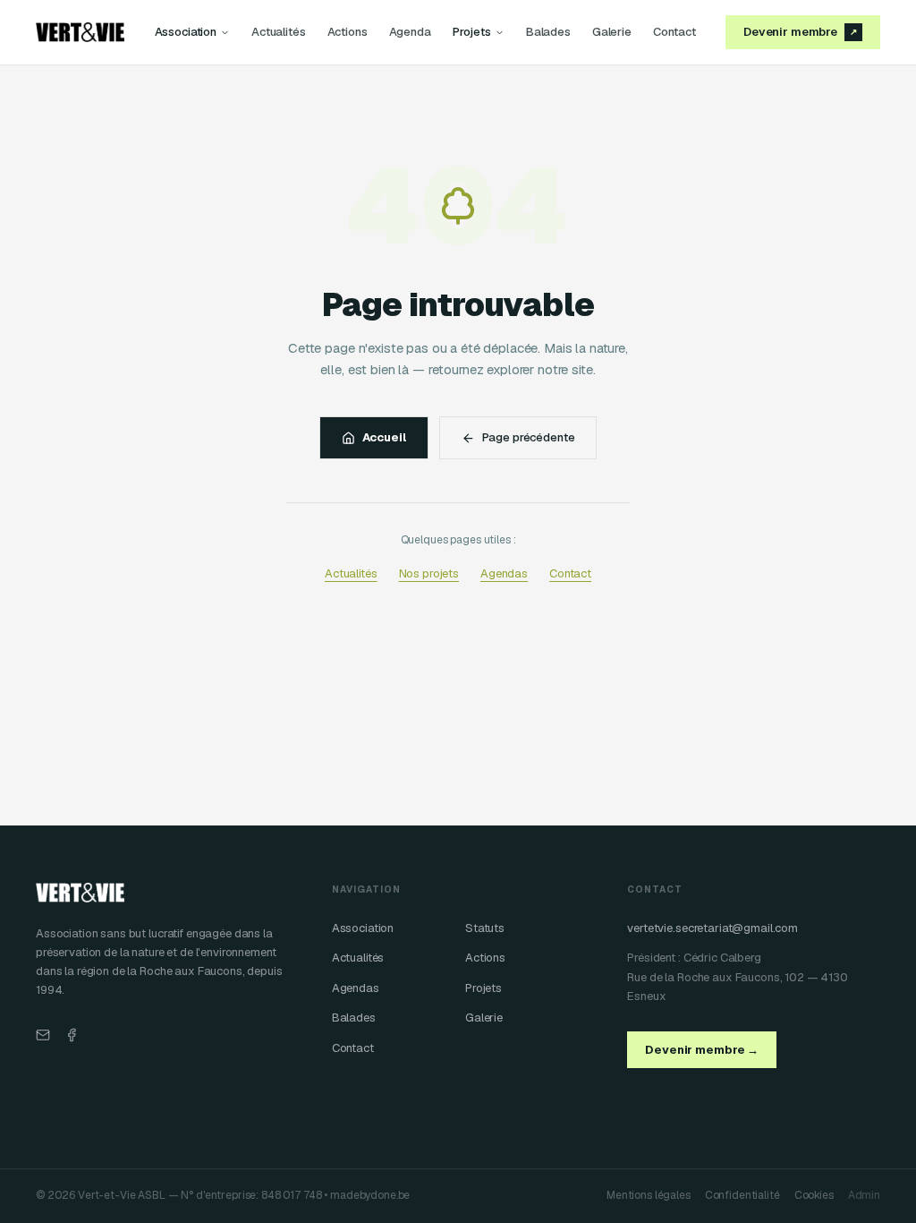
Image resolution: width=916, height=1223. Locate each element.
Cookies (814, 1195)
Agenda (410, 31)
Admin (864, 1195)
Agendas (504, 573)
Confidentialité (742, 1195)
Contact (674, 31)
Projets (472, 31)
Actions (347, 31)
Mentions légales (648, 1195)
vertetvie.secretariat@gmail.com (712, 928)
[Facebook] (71, 1035)
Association (185, 31)
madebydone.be (370, 1195)
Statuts (485, 928)
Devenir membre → (702, 1049)
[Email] (43, 1035)
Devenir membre (800, 31)
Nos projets (429, 573)
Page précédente (528, 437)
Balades (548, 31)
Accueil (384, 437)
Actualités (278, 31)
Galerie (612, 31)
